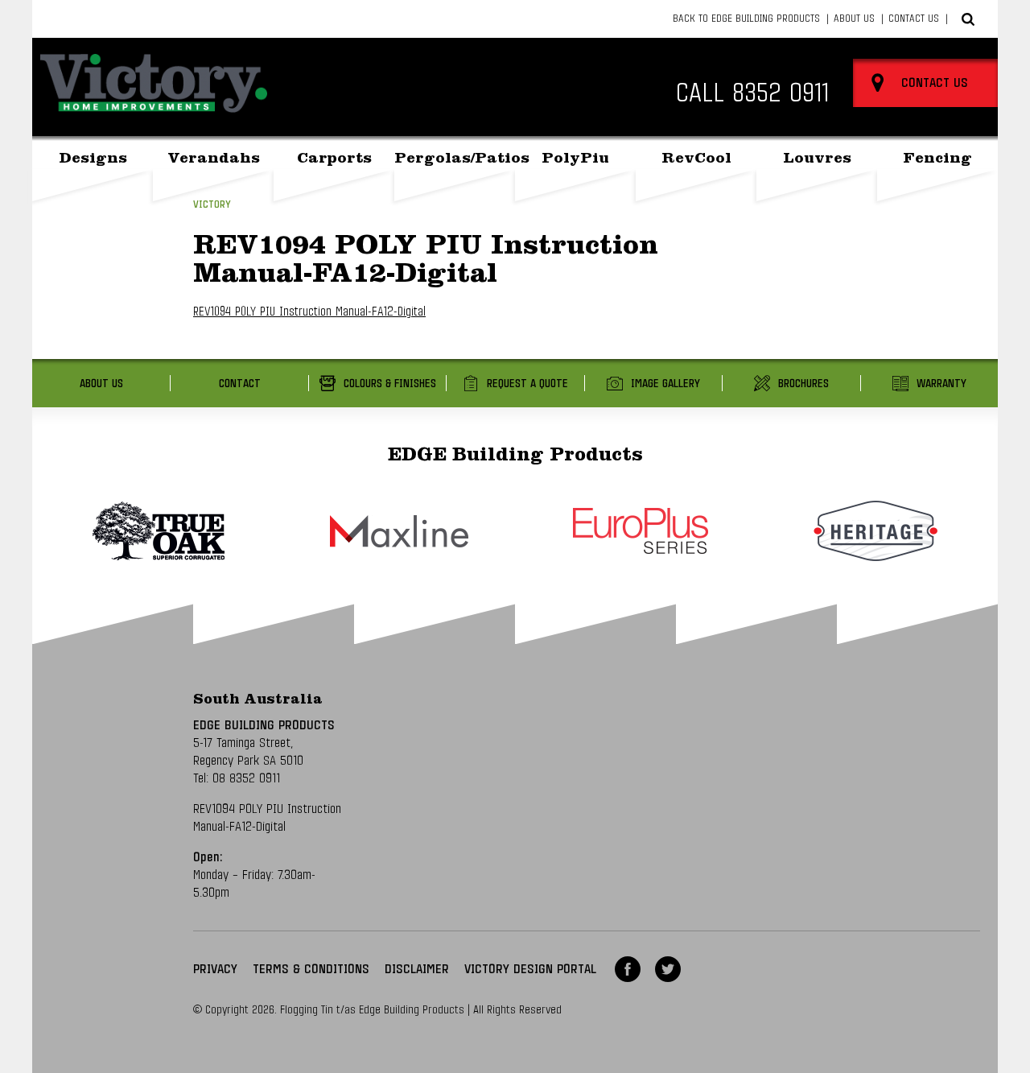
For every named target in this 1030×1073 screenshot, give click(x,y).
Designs (93, 159)
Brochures (803, 384)
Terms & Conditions (311, 969)
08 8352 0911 (246, 778)
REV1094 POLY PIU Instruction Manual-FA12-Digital (309, 312)
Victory (212, 205)
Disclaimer (417, 969)
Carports (334, 159)
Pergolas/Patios (454, 159)
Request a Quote (527, 384)
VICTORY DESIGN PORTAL (530, 969)
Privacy (215, 969)
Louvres (817, 159)
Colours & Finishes (390, 384)
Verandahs (213, 159)
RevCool (696, 159)
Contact (240, 384)
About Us (854, 19)
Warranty (941, 384)
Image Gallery (665, 384)
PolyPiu (575, 159)
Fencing (937, 159)
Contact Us (913, 19)
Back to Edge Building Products (746, 19)
